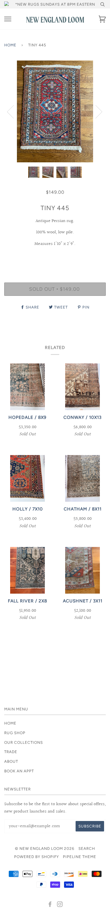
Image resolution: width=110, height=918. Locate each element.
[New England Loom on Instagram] (60, 905)
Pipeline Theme (79, 856)
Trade (10, 751)
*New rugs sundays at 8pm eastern (55, 4)
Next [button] (95, 111)
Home (10, 45)
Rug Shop (14, 732)
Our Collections (23, 742)
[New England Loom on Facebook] (50, 905)
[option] (55, 111)
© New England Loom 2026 (44, 848)
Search (86, 848)
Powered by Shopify (36, 856)
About (11, 761)
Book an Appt (19, 771)
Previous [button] (13, 111)
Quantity (55, 258)
